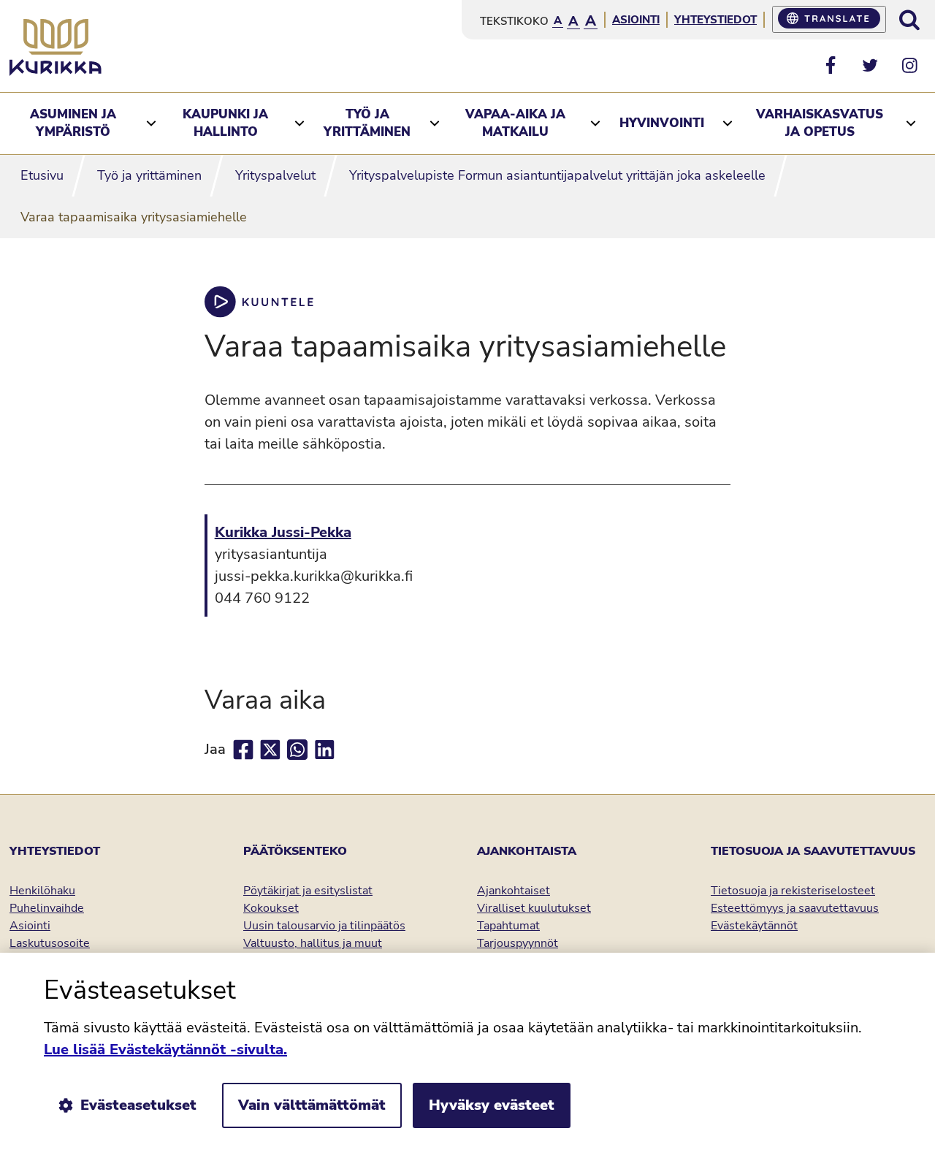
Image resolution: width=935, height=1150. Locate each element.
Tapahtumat (508, 926)
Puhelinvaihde (46, 908)
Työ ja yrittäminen (367, 123)
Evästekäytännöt (754, 926)
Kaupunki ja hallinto (225, 123)
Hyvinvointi (661, 123)
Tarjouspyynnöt (517, 943)
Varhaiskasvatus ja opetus (819, 123)
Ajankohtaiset (513, 891)
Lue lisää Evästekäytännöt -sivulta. (165, 1049)
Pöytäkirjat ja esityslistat (308, 891)
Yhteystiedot (715, 19)
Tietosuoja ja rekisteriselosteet (793, 891)
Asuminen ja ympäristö (73, 123)
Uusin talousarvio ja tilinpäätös (324, 926)
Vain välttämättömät (312, 1105)
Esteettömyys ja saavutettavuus (795, 908)
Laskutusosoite (49, 943)
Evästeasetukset (138, 1105)
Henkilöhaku (42, 891)
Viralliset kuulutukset (534, 908)
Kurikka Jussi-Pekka (283, 532)
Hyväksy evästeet (491, 1105)
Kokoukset (271, 908)
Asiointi (636, 19)
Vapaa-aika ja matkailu (515, 123)
